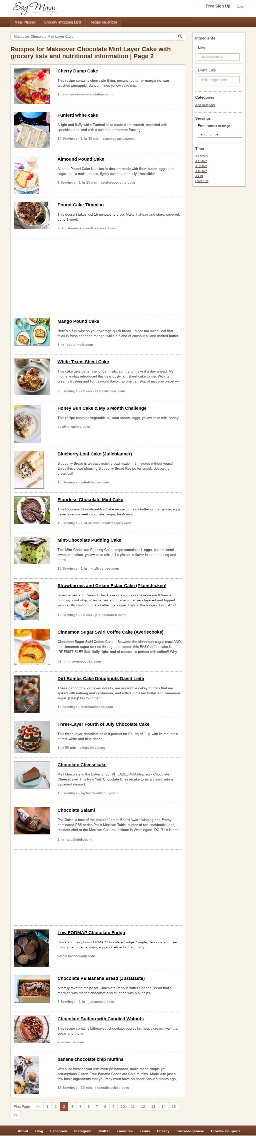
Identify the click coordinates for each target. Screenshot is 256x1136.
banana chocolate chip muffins (91, 1059)
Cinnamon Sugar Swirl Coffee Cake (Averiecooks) (111, 632)
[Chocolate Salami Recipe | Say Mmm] (32, 820)
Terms (145, 1131)
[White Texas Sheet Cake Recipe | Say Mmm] (32, 377)
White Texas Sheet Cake (83, 361)
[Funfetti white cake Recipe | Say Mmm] (32, 130)
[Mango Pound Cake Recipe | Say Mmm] (32, 332)
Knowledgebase (190, 1131)
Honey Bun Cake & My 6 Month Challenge (102, 408)
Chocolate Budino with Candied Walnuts (101, 1018)
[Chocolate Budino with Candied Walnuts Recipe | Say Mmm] (32, 1029)
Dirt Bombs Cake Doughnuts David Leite (101, 678)
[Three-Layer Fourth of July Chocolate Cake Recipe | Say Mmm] (32, 737)
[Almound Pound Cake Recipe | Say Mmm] (32, 175)
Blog (39, 1131)
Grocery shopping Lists (63, 22)
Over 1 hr (201, 181)
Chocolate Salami (76, 810)
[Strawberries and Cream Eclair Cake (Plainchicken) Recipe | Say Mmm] (32, 601)
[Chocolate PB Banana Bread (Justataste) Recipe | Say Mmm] (32, 989)
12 (143, 1107)
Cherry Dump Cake (78, 70)
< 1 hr (199, 176)
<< (38, 1107)
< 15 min (201, 161)
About (23, 1131)
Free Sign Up (218, 6)
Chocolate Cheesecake (82, 764)
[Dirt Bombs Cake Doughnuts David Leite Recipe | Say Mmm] (32, 694)
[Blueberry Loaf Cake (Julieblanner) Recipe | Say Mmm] (32, 470)
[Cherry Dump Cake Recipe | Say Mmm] (32, 86)
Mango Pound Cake (78, 321)
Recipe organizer (103, 22)
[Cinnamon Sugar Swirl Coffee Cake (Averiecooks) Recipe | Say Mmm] (32, 647)
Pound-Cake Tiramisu (81, 204)
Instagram (82, 1131)
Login (241, 6)
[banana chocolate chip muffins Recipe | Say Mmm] (32, 1075)
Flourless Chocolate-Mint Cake (90, 499)
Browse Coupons (225, 1131)
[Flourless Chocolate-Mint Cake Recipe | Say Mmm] (32, 510)
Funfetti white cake (78, 115)
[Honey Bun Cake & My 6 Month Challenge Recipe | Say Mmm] (32, 424)
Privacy (163, 1131)
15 (174, 1107)
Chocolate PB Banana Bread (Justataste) (101, 978)
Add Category (205, 105)
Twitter (104, 1131)
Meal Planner (25, 22)
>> (16, 1115)
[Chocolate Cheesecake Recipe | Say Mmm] (32, 775)
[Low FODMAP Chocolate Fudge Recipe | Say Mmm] (32, 948)
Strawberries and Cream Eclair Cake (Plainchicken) (112, 585)
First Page (22, 1107)
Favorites (125, 1131)
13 (153, 1107)
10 (123, 1107)
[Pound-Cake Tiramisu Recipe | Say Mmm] (32, 215)
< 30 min (201, 166)
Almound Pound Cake (81, 159)
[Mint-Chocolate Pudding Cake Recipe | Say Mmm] (32, 550)
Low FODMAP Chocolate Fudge (91, 932)
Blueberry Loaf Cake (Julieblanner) (95, 453)
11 (133, 1107)
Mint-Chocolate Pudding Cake (89, 540)
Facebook (58, 1131)
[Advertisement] (98, 275)
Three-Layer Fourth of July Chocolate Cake (104, 724)
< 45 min (201, 171)
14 (164, 1107)
